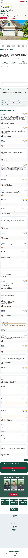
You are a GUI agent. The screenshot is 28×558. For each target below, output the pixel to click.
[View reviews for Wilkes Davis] (2, 136)
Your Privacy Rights (14, 555)
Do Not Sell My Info (21, 553)
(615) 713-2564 (14, 533)
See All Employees (14, 494)
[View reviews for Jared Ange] (2, 420)
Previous (2, 485)
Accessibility (15, 553)
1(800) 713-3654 (14, 470)
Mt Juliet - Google (12, 551)
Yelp (16, 551)
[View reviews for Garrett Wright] (2, 123)
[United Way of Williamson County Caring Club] (6, 46)
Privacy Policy (11, 553)
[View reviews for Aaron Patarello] (2, 146)
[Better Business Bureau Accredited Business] (19, 46)
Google (10, 551)
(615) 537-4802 (14, 524)
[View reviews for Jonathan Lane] (2, 160)
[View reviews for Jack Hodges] (2, 185)
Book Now (4, 18)
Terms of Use (6, 553)
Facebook (14, 551)
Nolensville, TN (3, 114)
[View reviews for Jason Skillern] (2, 238)
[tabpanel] (7, 484)
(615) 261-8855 (12, 18)
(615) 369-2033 (14, 516)
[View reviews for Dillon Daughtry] (2, 382)
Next (26, 485)
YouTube (18, 551)
